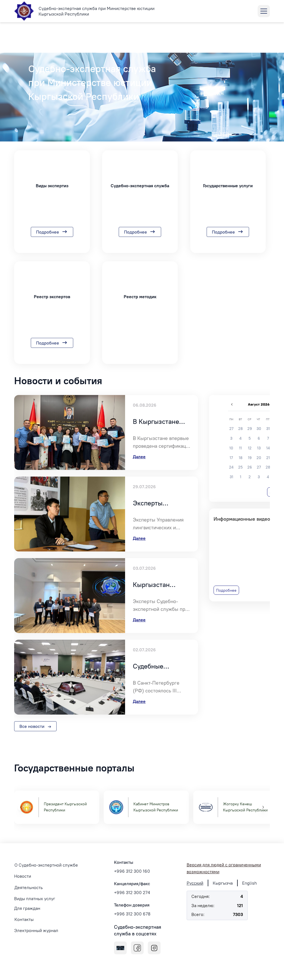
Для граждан (27, 908)
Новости (22, 876)
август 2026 (259, 404)
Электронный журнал (36, 930)
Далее (139, 456)
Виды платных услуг (34, 898)
